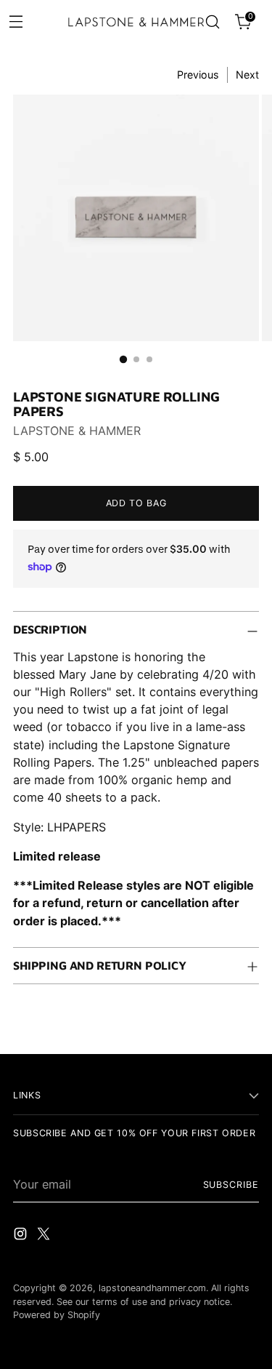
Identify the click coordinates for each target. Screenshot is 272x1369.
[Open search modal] (212, 22)
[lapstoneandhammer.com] (136, 22)
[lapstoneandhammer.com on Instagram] (21, 1235)
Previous (197, 74)
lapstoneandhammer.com (152, 1287)
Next (247, 74)
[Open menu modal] (15, 21)
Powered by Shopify (56, 1314)
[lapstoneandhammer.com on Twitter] (45, 1235)
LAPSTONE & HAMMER (77, 430)
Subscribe (231, 1184)
